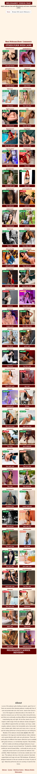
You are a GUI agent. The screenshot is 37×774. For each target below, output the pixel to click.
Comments (27, 42)
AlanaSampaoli (27, 589)
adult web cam (9, 586)
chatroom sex (27, 66)
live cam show (10, 66)
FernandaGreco (27, 429)
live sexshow (27, 486)
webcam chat (27, 146)
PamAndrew (9, 269)
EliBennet (27, 69)
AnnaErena (10, 349)
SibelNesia (10, 229)
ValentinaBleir (10, 149)
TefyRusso (10, 89)
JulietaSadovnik (27, 189)
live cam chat (27, 106)
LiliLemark (10, 589)
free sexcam (10, 166)
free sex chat (27, 466)
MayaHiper (27, 129)
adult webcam (10, 266)
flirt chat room (10, 426)
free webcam (10, 206)
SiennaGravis (27, 469)
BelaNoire (27, 229)
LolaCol (27, 409)
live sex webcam (10, 146)
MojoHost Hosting (18, 770)
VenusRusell (27, 509)
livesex (27, 406)
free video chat (27, 246)
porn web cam (27, 566)
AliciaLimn (27, 369)
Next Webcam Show (13, 42)
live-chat (10, 246)
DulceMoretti (10, 129)
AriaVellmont (27, 549)
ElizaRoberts (10, 609)
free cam (10, 486)
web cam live (27, 526)
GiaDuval (27, 349)
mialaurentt (9, 209)
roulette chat (10, 506)
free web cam (10, 466)
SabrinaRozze (10, 529)
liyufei (10, 549)
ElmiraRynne (27, 449)
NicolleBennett (27, 569)
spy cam (27, 186)
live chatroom (10, 126)
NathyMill (10, 409)
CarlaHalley (27, 629)
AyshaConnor (10, 109)
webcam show (27, 646)
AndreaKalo (10, 429)
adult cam (10, 626)
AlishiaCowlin (27, 529)
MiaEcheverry (27, 289)
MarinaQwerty (27, 209)
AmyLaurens (27, 149)
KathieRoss (27, 309)
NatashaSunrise (10, 289)
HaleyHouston (10, 49)
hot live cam (27, 366)
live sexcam (10, 526)
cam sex (27, 206)
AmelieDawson (27, 49)
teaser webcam (27, 506)
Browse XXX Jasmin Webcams (21, 12)
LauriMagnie (10, 489)
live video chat (27, 326)
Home (8, 12)
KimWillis (27, 269)
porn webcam (27, 446)
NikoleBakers (27, 609)
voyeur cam (9, 326)
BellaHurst (10, 469)
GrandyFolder (10, 169)
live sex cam (10, 566)
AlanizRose (10, 309)
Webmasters (18, 772)
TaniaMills (10, 449)
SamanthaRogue (27, 489)
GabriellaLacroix (10, 69)
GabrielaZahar (10, 569)
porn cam (27, 346)
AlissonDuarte (27, 249)
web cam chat (27, 426)
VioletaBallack (27, 329)
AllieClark (10, 329)
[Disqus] (18, 677)
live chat (27, 166)
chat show (10, 346)
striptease (27, 606)
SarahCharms (10, 189)
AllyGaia (10, 389)
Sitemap (4, 770)
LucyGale (10, 629)
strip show (27, 86)
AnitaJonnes (27, 169)
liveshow (10, 306)
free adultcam (27, 266)
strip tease (10, 106)
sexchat (27, 226)
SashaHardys (10, 509)
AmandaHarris (27, 89)
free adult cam (27, 306)
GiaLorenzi (27, 389)
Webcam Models (29, 770)
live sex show (27, 126)
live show (27, 546)
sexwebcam (10, 406)
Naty (27, 109)
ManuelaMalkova (10, 369)
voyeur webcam (10, 286)
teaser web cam (10, 186)
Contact (10, 770)
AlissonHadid (10, 249)
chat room (10, 366)
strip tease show (27, 286)
